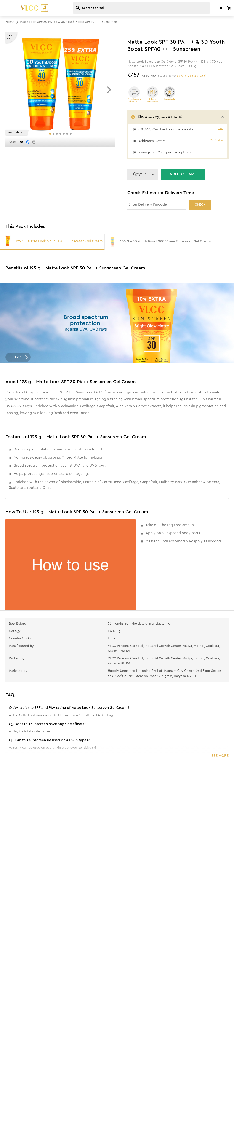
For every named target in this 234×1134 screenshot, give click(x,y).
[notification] (221, 7)
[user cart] (229, 7)
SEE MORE (220, 756)
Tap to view (216, 140)
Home (9, 22)
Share (13, 141)
